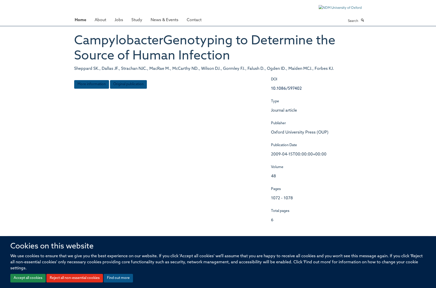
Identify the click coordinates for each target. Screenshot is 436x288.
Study (136, 20)
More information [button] (91, 84)
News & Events (164, 20)
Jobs (119, 20)
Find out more (118, 278)
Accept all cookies (28, 278)
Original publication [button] (128, 84)
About (100, 20)
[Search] (362, 20)
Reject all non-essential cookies (75, 278)
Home (80, 20)
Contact (194, 20)
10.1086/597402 (286, 89)
